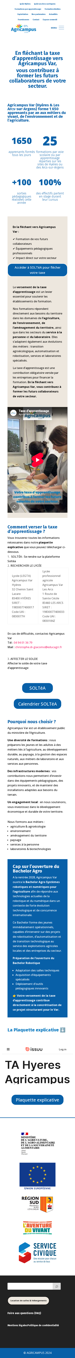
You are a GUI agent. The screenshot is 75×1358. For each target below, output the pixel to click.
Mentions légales (17, 1325)
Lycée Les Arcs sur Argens (44, 4)
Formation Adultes (53, 9)
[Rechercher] (57, 1286)
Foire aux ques (17, 1313)
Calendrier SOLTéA (37, 704)
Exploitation (22, 14)
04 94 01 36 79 (23, 642)
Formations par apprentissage (28, 9)
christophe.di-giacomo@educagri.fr (38, 647)
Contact (36, 20)
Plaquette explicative (37, 1100)
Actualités (53, 14)
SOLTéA (37, 688)
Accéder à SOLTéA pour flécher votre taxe (38, 270)
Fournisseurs (23, 20)
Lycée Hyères (25, 4)
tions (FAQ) (34, 1313)
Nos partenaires (39, 14)
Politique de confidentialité (43, 1325)
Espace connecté (50, 20)
